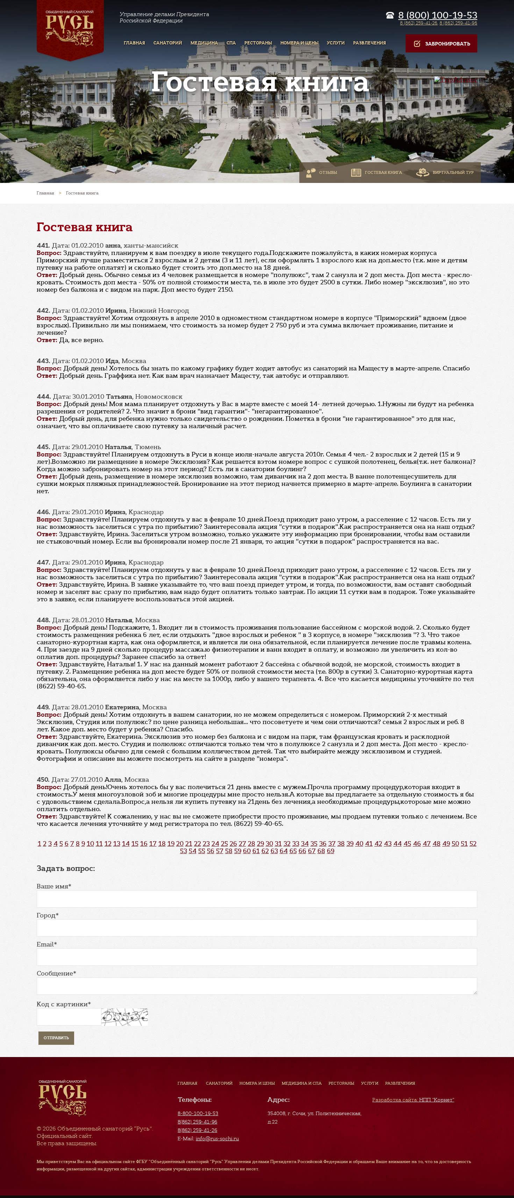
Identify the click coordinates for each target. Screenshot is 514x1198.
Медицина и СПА (302, 1083)
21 (188, 843)
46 (417, 843)
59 (237, 851)
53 (183, 851)
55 (201, 851)
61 (256, 851)
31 (278, 843)
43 (388, 843)
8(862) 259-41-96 (197, 1122)
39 (350, 843)
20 (180, 843)
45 (407, 843)
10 (90, 843)
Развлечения (400, 1083)
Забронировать (447, 44)
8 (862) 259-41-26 (418, 23)
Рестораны (341, 1083)
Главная (187, 1083)
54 (193, 851)
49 (446, 843)
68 (321, 851)
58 (229, 851)
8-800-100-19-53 (198, 1113)
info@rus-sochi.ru (217, 1138)
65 (293, 851)
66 (302, 851)
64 (284, 851)
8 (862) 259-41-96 (458, 23)
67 (312, 851)
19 (170, 843)
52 (473, 843)
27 (242, 843)
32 (287, 843)
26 (233, 843)
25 (224, 843)
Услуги (369, 1083)
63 (274, 851)
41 (369, 843)
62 (265, 851)
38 (341, 843)
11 (99, 843)
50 (455, 843)
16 (144, 843)
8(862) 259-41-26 (197, 1130)
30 (269, 843)
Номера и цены (257, 1083)
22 (197, 843)
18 (162, 843)
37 (332, 843)
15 (134, 843)
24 (215, 843)
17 (153, 843)
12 (108, 843)
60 (247, 851)
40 (359, 843)
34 (305, 843)
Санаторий (219, 1083)
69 (330, 851)
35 (313, 843)
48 (437, 843)
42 (378, 843)
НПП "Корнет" (413, 1100)
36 (323, 843)
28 (251, 843)
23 (206, 843)
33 (295, 843)
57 (219, 851)
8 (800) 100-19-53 (437, 15)
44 (397, 843)
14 (126, 843)
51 (464, 843)
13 (116, 843)
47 (427, 843)
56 (210, 851)
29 (260, 843)
